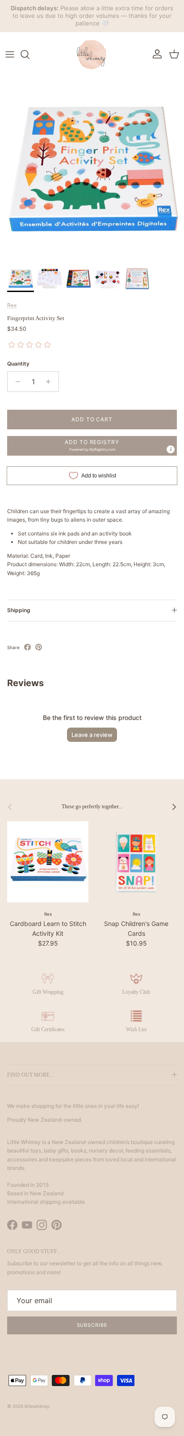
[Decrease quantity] (15, 381)
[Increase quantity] (51, 381)
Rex (12, 305)
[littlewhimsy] (92, 54)
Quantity (18, 363)
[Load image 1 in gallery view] (92, 169)
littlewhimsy (37, 1406)
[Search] (29, 54)
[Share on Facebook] (27, 647)
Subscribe (92, 1325)
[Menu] (10, 54)
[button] (92, 446)
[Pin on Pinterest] (38, 647)
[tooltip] (171, 449)
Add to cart (92, 419)
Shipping (18, 610)
